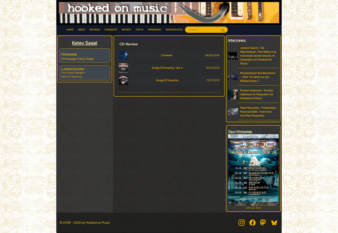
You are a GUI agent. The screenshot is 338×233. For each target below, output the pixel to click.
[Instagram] (241, 223)
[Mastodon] (263, 223)
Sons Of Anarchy (71, 76)
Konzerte (111, 29)
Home (70, 29)
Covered (166, 55)
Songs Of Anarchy (167, 80)
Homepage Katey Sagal (77, 58)
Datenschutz (174, 29)
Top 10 (139, 29)
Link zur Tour (254, 207)
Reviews (95, 29)
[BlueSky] (274, 223)
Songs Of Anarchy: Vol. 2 (167, 67)
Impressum (154, 29)
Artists (126, 29)
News (81, 29)
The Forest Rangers (73, 72)
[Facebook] (252, 223)
